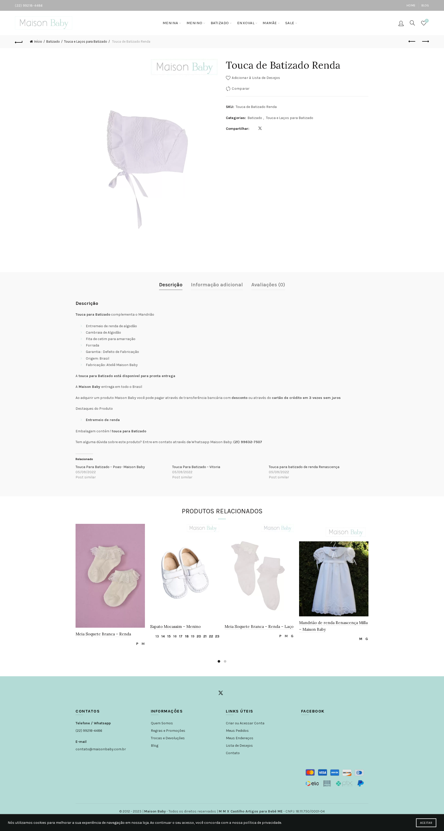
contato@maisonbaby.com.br (101, 749)
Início (38, 41)
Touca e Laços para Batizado (85, 41)
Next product (425, 41)
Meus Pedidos (237, 730)
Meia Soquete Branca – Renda (103, 634)
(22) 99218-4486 (89, 730)
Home (410, 5)
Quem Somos (162, 723)
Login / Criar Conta (401, 23)
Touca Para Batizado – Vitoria (196, 467)
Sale (289, 23)
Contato (233, 753)
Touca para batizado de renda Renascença (304, 467)
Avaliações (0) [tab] (268, 285)
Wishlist (426, 20)
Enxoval (246, 23)
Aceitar (426, 823)
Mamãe (270, 23)
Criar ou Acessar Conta (245, 723)
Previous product (412, 41)
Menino (194, 23)
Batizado (220, 23)
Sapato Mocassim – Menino (175, 626)
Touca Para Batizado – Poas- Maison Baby (110, 467)
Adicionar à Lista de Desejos (256, 78)
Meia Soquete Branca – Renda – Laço (259, 626)
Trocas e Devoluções (168, 738)
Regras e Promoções (168, 730)
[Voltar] (18, 41)
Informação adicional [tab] (217, 285)
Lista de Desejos (239, 745)
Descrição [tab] (170, 285)
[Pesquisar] (412, 23)
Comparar (240, 88)
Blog (425, 5)
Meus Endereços (239, 738)
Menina (170, 23)
